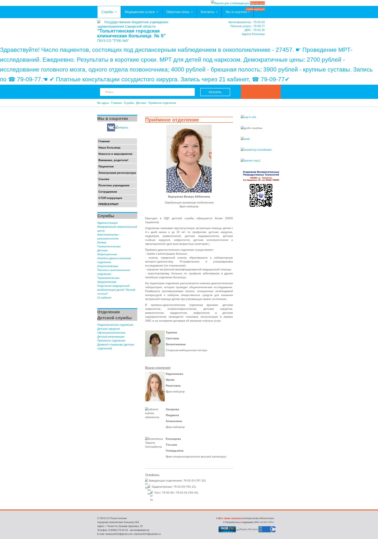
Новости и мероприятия (115, 153)
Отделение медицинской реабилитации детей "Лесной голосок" (116, 289)
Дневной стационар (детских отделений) (115, 346)
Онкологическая (107, 266)
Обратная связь (178, 12)
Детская (141, 102)
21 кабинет (104, 297)
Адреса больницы (253, 33)
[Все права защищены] (231, 518)
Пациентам (106, 166)
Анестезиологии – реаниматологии (108, 236)
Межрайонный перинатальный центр (117, 228)
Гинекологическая (108, 246)
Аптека (101, 242)
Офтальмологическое (111, 332)
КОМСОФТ (266, 522)
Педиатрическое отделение (115, 324)
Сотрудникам (107, 191)
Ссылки (103, 179)
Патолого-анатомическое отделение (113, 272)
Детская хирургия (108, 328)
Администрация (107, 222)
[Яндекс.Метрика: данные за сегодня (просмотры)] (247, 529)
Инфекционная (107, 254)
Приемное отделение (111, 340)
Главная (116, 102)
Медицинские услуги (140, 12)
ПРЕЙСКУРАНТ (108, 204)
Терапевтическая (108, 277)
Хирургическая (106, 281)
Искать (215, 92)
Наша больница (109, 147)
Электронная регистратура (117, 172)
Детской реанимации (110, 336)
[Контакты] (277, 29)
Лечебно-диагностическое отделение (114, 260)
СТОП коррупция (110, 197)
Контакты (208, 12)
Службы (107, 12)
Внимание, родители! (113, 160)
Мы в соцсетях (236, 12)
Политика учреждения (113, 185)
